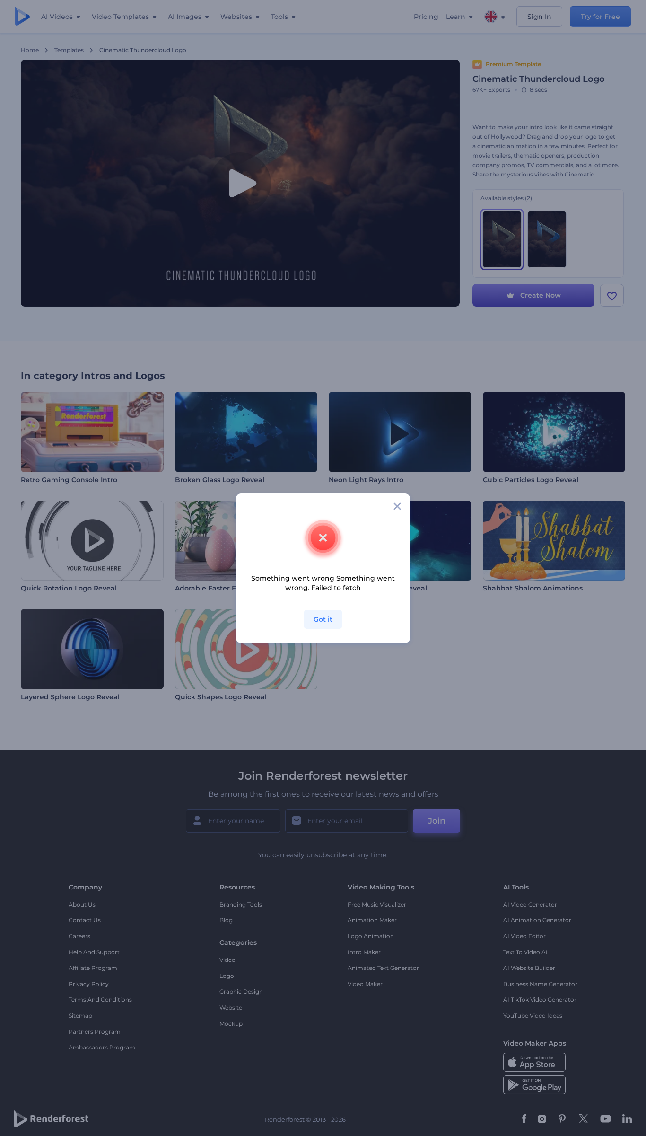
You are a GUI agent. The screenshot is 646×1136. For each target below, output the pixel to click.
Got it (323, 619)
